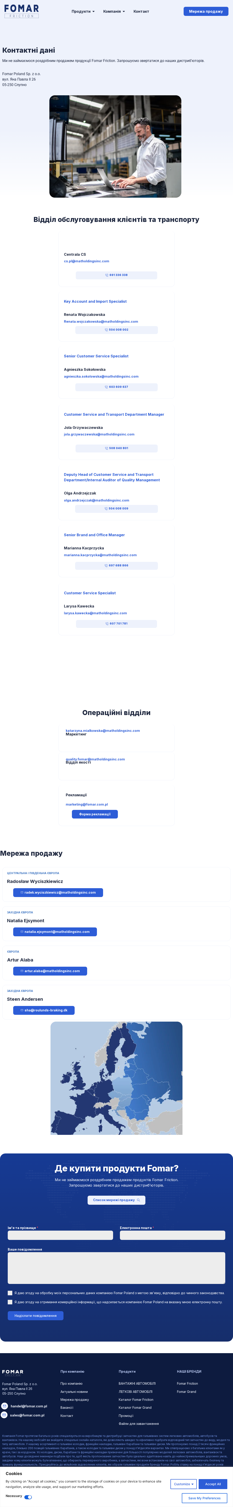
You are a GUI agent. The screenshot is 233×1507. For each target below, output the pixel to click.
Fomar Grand (186, 1392)
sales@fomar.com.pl (27, 1415)
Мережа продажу (75, 1399)
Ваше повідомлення (25, 1249)
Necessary (14, 1496)
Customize (182, 1484)
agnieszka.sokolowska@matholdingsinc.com (101, 376)
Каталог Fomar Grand (135, 1407)
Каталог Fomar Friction (136, 1399)
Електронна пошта (137, 1228)
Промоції (126, 1416)
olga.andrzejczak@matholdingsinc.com (96, 500)
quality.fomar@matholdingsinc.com (95, 759)
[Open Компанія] (124, 11)
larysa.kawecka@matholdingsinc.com (95, 613)
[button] (116, 275)
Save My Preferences (204, 1498)
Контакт (67, 1416)
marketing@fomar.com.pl (87, 804)
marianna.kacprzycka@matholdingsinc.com (100, 555)
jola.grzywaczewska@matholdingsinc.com (99, 434)
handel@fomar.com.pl (29, 1406)
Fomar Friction (187, 1383)
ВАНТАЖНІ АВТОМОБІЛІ (137, 1383)
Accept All (213, 1484)
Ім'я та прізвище (23, 1228)
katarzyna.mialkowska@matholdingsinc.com (103, 731)
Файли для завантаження (139, 1424)
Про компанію (72, 1383)
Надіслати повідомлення (36, 1316)
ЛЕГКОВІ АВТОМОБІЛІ (135, 1392)
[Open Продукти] (93, 11)
